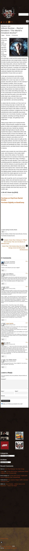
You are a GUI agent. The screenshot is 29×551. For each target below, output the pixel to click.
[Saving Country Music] (8, 18)
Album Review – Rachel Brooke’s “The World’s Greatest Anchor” (12, 30)
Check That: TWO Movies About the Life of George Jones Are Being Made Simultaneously (15, 247)
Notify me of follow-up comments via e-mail (12, 403)
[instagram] (6, 22)
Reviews (8, 35)
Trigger (2, 35)
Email (16, 391)
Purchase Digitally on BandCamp (12, 202)
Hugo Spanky (9, 323)
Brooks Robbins (5, 233)
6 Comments (15, 35)
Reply (27, 261)
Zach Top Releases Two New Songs (14, 469)
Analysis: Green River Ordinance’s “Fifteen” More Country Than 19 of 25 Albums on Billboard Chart (14, 241)
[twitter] (1, 22)
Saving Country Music (6, 546)
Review (25, 233)
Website (3, 395)
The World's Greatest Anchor (8, 235)
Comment (3, 379)
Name (2, 391)
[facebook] (4, 22)
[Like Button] (2, 232)
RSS (11, 22)
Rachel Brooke (19, 233)
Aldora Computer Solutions (10, 548)
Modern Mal (12, 233)
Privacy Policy (4, 538)
